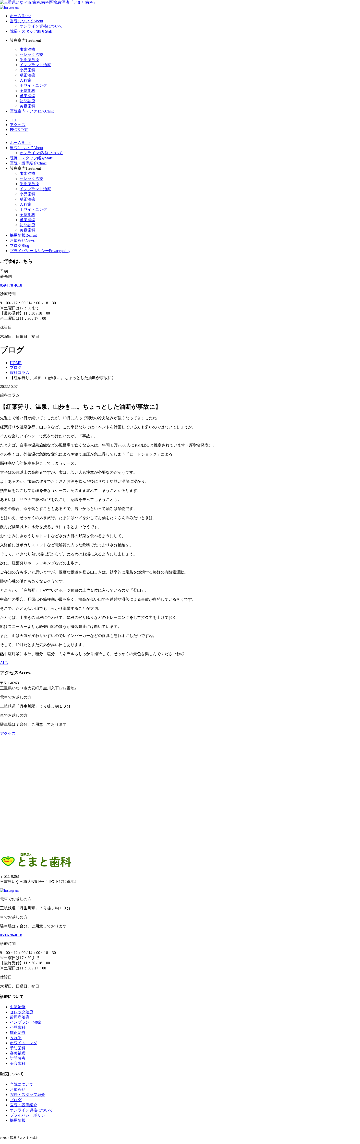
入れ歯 (25, 80)
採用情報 (17, 1120)
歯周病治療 (29, 60)
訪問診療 (27, 101)
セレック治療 (31, 54)
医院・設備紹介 (23, 1105)
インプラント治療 (35, 65)
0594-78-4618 (11, 285)
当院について (21, 1084)
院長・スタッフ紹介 (27, 1095)
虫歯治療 (27, 49)
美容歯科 (27, 106)
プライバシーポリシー (29, 1115)
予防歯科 (27, 91)
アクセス (8, 733)
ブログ (16, 1100)
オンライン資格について (41, 26)
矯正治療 (27, 75)
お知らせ (17, 1089)
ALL (4, 663)
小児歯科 (27, 70)
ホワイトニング (33, 85)
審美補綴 (27, 96)
